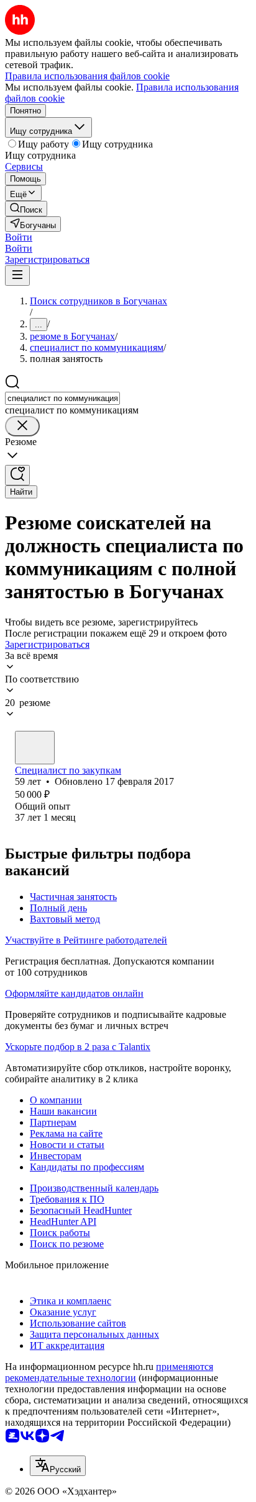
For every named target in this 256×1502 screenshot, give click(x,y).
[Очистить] (22, 426)
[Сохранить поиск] (17, 475)
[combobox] (62, 398)
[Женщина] (35, 747)
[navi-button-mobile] (17, 275)
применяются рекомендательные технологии (109, 1372)
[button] (18, 237)
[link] (26, 208)
